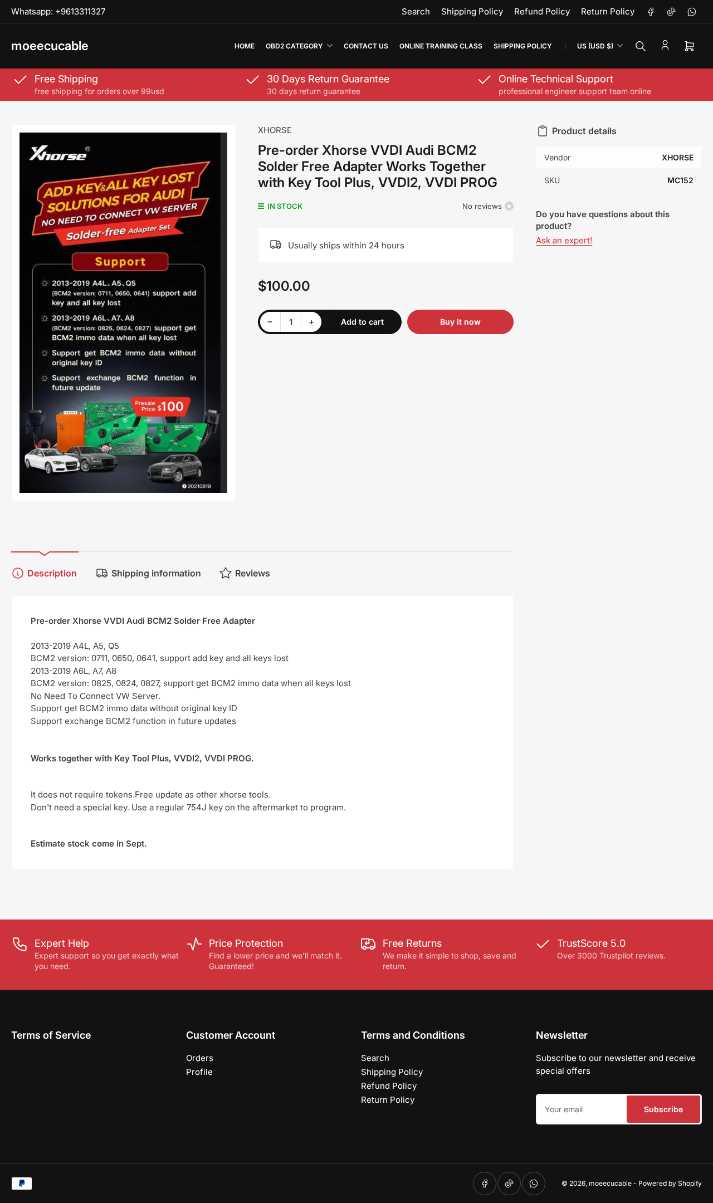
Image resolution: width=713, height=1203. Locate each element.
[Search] (640, 46)
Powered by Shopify (670, 1183)
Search (416, 11)
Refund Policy (542, 11)
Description (52, 573)
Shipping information (156, 573)
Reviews (252, 573)
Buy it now (460, 321)
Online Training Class (440, 46)
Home (245, 46)
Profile (199, 1072)
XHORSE (275, 130)
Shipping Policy (472, 11)
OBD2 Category (294, 46)
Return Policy (607, 11)
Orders (199, 1058)
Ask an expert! (564, 240)
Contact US (366, 46)
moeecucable (610, 1183)
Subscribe (663, 1109)
